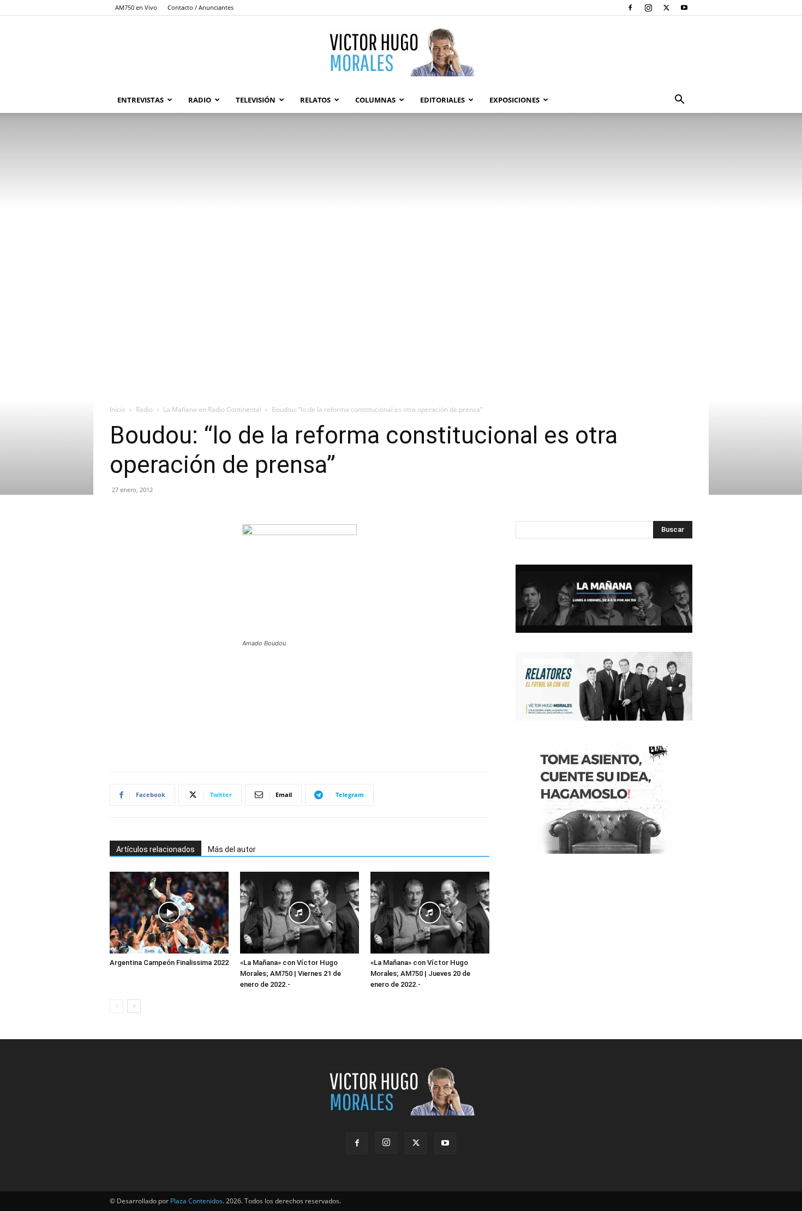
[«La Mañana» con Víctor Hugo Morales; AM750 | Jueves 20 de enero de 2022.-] (429, 913)
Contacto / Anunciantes (200, 7)
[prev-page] (116, 1006)
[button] (679, 100)
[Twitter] (666, 7)
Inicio (117, 409)
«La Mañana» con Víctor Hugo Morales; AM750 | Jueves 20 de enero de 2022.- (420, 973)
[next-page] (134, 1006)
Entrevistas (140, 100)
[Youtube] (684, 7)
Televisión (256, 100)
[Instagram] (648, 7)
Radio (199, 100)
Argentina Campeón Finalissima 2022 (169, 962)
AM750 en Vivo (136, 7)
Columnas (375, 100)
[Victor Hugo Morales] (401, 51)
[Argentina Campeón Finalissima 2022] (169, 913)
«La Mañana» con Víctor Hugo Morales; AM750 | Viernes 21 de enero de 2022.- (290, 973)
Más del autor (232, 849)
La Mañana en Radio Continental (212, 409)
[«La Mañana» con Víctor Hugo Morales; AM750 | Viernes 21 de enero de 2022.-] (299, 913)
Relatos (315, 100)
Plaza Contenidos (196, 1201)
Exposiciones (514, 100)
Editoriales (442, 100)
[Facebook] (630, 7)
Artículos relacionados (155, 849)
